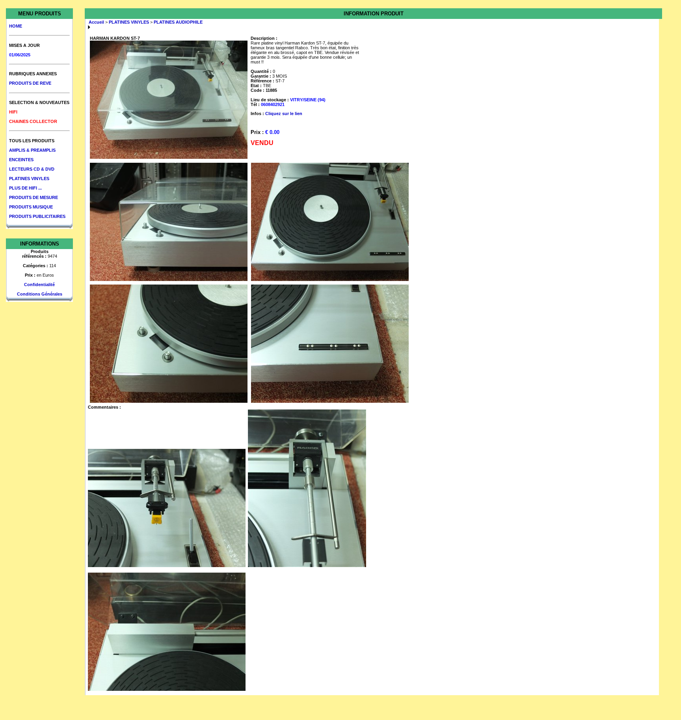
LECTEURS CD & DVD (31, 169)
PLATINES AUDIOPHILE (178, 22)
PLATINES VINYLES (29, 178)
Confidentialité (39, 284)
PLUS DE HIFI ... (25, 188)
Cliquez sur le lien (283, 113)
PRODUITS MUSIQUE (31, 207)
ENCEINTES (21, 159)
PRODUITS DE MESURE (33, 197)
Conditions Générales (39, 294)
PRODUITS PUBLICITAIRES (37, 216)
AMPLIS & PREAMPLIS (32, 150)
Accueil (96, 22)
